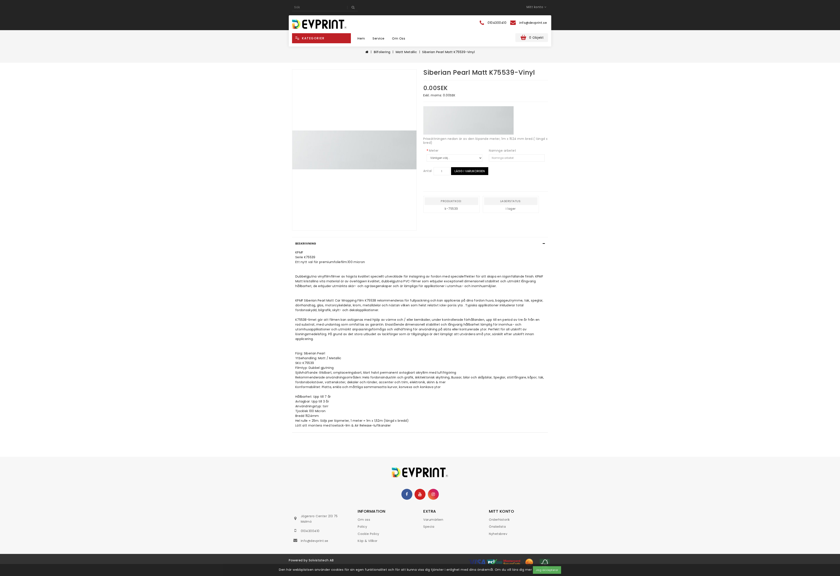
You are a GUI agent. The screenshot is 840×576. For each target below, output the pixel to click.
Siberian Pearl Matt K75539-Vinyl (448, 52)
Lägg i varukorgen (470, 171)
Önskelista (497, 526)
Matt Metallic (406, 52)
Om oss (398, 38)
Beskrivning (305, 243)
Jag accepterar (547, 570)
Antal (427, 171)
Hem (361, 38)
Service (379, 38)
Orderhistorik (499, 519)
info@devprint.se (314, 541)
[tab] (420, 243)
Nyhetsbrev (498, 534)
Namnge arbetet (502, 151)
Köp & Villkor (368, 541)
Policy (362, 526)
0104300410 (310, 531)
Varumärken (433, 519)
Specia (428, 526)
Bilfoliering (382, 52)
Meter (434, 151)
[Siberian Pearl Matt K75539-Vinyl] (354, 150)
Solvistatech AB (321, 560)
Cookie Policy (368, 534)
